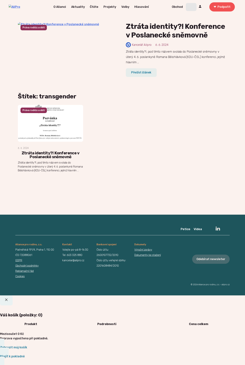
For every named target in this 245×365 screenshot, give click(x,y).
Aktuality (78, 7)
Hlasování (141, 7)
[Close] (6, 300)
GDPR (18, 260)
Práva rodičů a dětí (33, 27)
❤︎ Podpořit (222, 7)
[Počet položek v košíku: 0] (191, 7)
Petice (185, 229)
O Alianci (60, 7)
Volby (125, 7)
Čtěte (94, 7)
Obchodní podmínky (27, 265)
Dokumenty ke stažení (147, 255)
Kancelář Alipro (142, 45)
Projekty (110, 7)
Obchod (177, 7)
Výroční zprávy (143, 249)
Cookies (20, 276)
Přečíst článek (141, 72)
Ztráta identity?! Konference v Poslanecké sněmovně (175, 30)
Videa (198, 229)
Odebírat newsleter (210, 259)
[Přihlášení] (200, 7)
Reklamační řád (24, 271)
